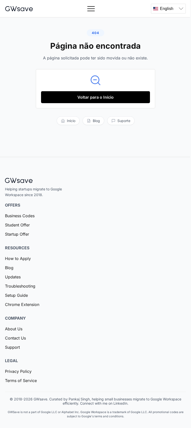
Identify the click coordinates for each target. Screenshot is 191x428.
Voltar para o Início (95, 97)
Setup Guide (16, 295)
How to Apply (18, 258)
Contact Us (15, 338)
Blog (9, 267)
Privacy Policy (18, 371)
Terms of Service (21, 380)
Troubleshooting (20, 286)
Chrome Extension (22, 304)
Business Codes (20, 215)
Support (12, 347)
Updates (13, 276)
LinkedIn (120, 403)
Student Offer (17, 224)
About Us (13, 328)
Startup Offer (17, 234)
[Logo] (19, 8)
